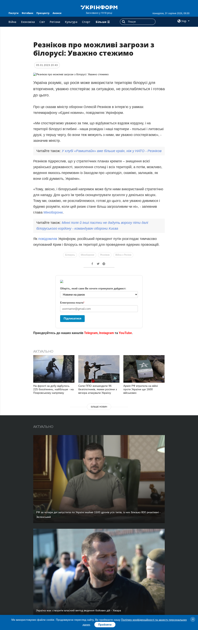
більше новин (99, 407)
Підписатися (72, 318)
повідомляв (47, 239)
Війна (12, 22)
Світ (42, 22)
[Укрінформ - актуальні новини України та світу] (99, 7)
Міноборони (53, 212)
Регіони (55, 22)
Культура (71, 22)
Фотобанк (27, 13)
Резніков (104, 255)
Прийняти (105, 624)
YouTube (125, 333)
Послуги (14, 13)
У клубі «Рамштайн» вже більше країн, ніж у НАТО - (111, 151)
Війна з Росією (123, 255)
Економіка (28, 22)
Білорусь (70, 255)
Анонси (57, 13)
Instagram (106, 333)
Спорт (86, 22)
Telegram (91, 333)
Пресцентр (43, 13)
